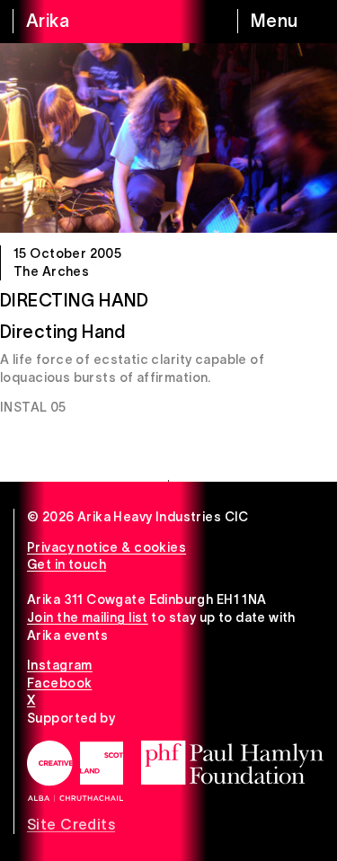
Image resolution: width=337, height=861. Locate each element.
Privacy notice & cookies (106, 547)
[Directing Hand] (168, 138)
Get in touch (66, 564)
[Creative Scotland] (75, 771)
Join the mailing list (87, 617)
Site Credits (71, 824)
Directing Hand (74, 300)
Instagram (60, 665)
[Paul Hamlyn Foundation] (232, 763)
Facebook (59, 683)
